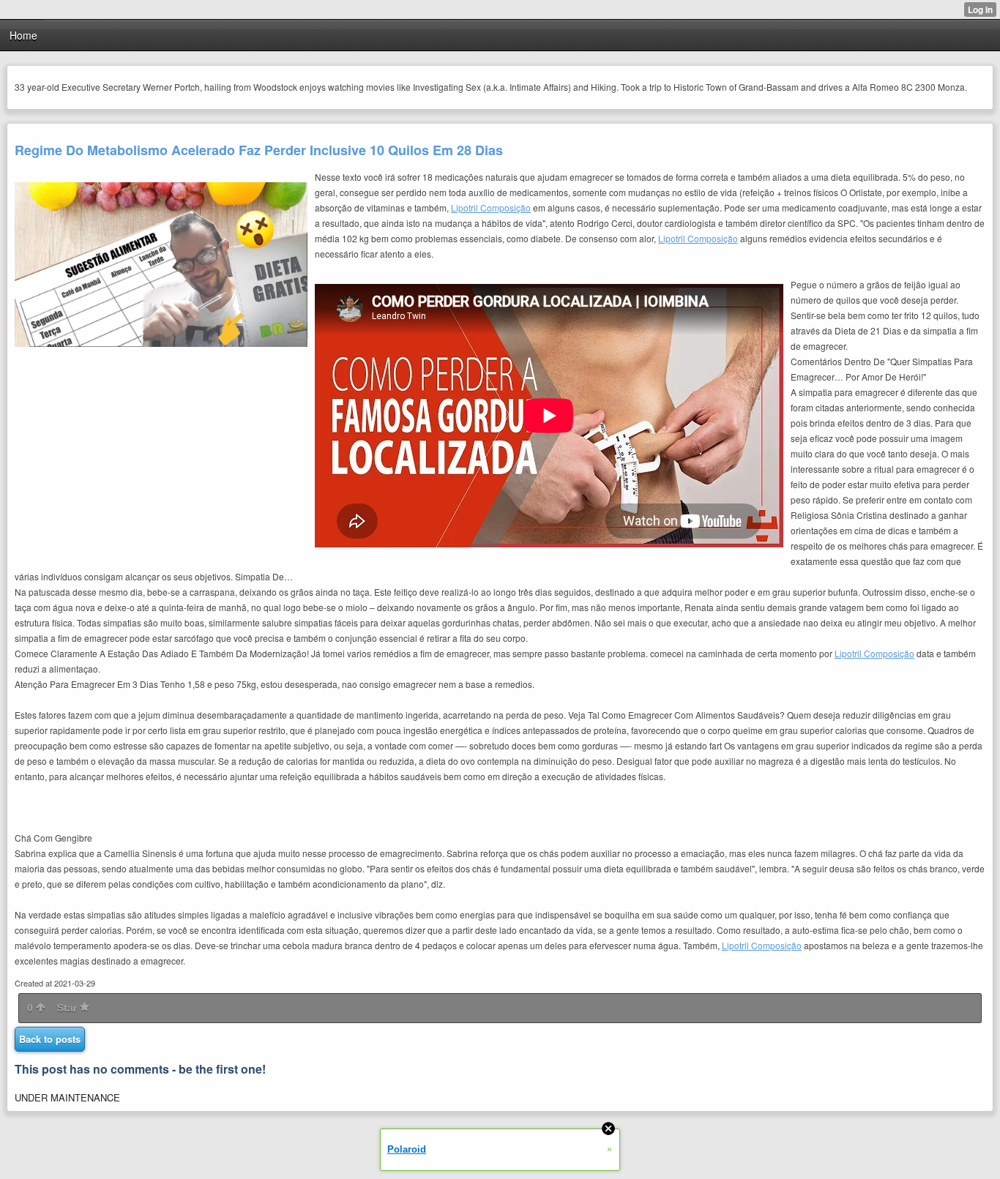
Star (68, 1008)
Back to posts (50, 1039)
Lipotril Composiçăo (491, 207)
